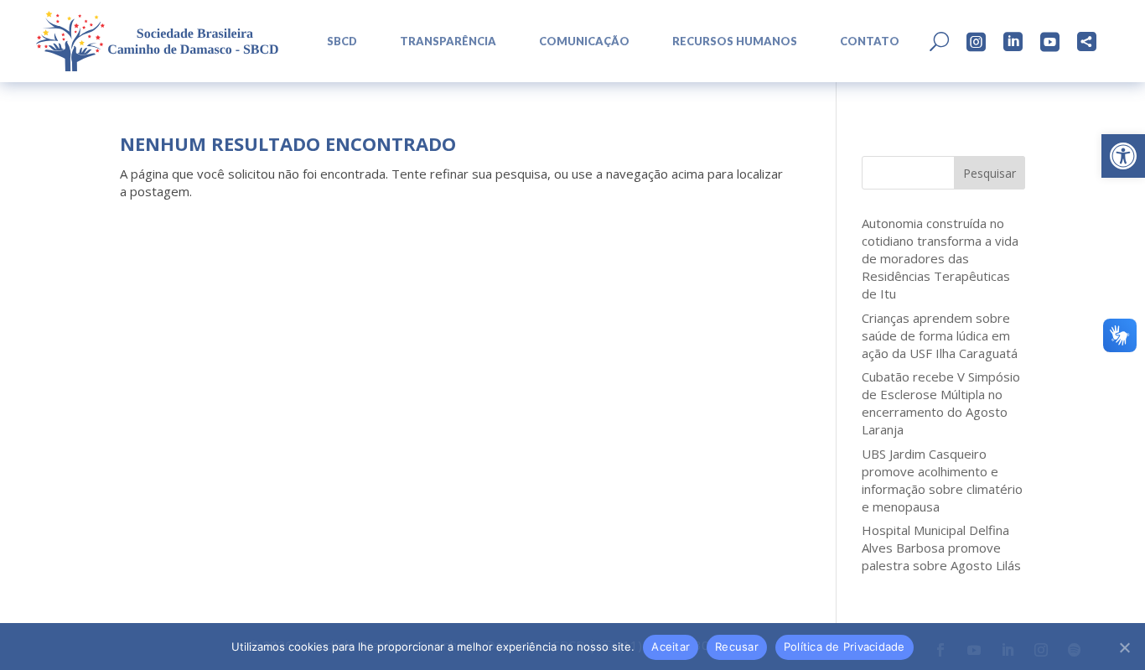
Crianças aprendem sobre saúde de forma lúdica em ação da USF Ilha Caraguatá (940, 335)
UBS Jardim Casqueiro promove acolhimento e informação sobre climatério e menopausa (942, 480)
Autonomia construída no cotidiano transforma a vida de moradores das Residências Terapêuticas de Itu (940, 258)
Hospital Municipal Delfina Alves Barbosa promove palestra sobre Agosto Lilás (941, 548)
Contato (869, 41)
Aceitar (670, 646)
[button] (1123, 156)
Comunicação (584, 41)
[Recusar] (1124, 647)
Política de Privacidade (844, 646)
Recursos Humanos (734, 41)
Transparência (448, 41)
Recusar (737, 646)
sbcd (342, 41)
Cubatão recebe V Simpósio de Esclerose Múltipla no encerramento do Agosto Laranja (941, 403)
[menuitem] (336, 41)
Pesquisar (989, 173)
